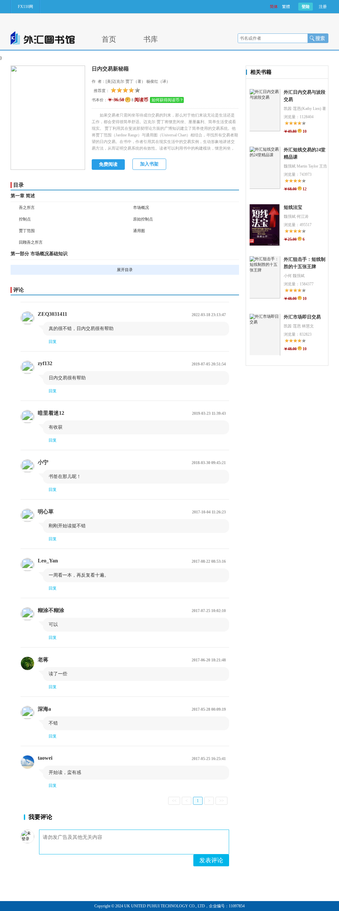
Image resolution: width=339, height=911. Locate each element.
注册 (323, 6)
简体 (274, 6)
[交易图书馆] (43, 43)
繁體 (286, 6)
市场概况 (141, 207)
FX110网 (25, 6)
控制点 (25, 219)
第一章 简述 (23, 195)
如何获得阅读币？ (167, 100)
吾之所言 (27, 207)
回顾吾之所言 (31, 242)
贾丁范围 (27, 230)
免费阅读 (108, 164)
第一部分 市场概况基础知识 (39, 253)
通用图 (139, 230)
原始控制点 (143, 219)
